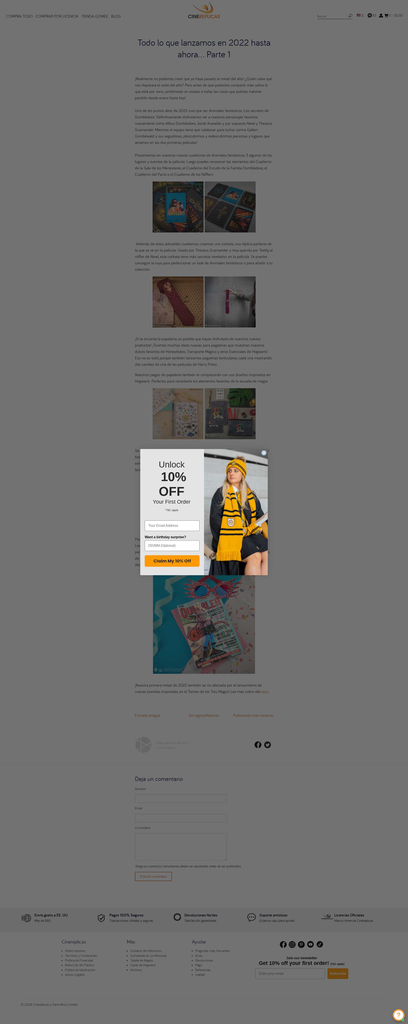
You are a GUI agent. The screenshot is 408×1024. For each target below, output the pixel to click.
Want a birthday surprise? (165, 537)
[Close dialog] (264, 453)
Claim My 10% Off (172, 561)
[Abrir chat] (399, 1015)
